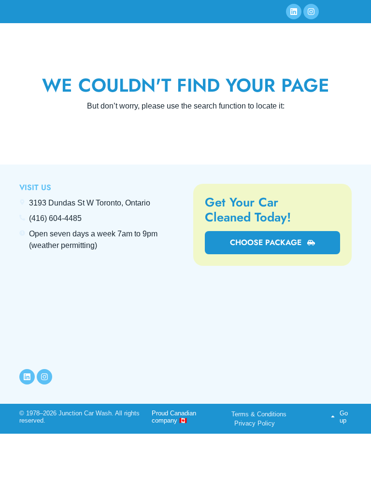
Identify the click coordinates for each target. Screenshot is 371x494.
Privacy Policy (254, 423)
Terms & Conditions (258, 414)
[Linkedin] (293, 11)
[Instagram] (311, 11)
